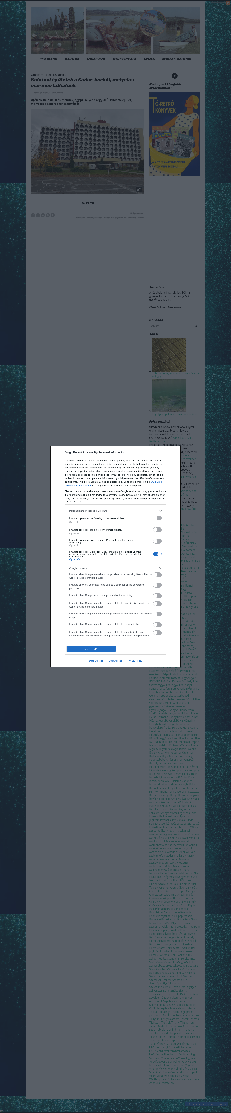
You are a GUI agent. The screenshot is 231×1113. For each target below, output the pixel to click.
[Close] (174, 452)
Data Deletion (96, 660)
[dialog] (115, 556)
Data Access (115, 660)
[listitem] (115, 510)
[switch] (157, 518)
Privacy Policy (134, 660)
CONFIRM (91, 649)
